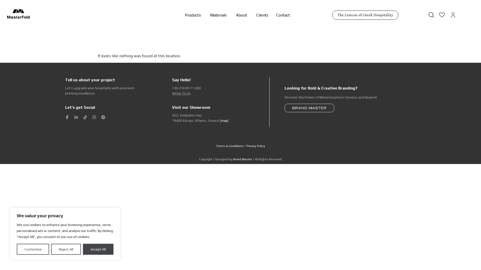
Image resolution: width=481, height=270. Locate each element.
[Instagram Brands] (94, 117)
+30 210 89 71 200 (186, 88)
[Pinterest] (103, 117)
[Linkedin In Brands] (76, 117)
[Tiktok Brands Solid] (85, 117)
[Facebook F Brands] (67, 117)
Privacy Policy (256, 146)
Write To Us (181, 93)
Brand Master (242, 159)
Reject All (66, 249)
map (224, 120)
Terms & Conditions (230, 146)
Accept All (98, 249)
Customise (33, 249)
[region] (65, 234)
